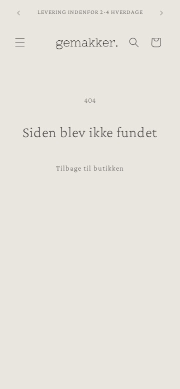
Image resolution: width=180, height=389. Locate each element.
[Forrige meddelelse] (19, 13)
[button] (20, 42)
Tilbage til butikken (90, 168)
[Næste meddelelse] (161, 13)
